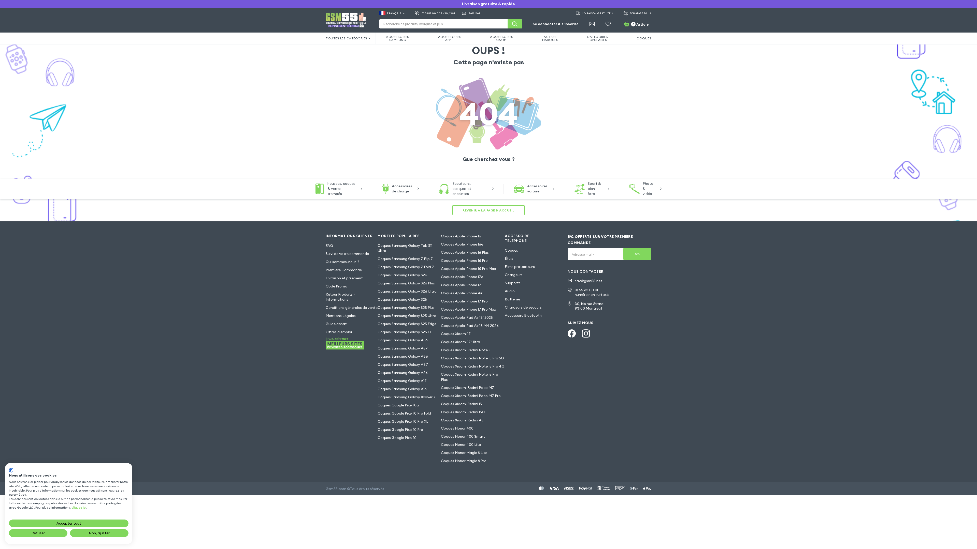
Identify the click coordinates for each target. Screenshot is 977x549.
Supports (513, 283)
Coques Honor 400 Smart (463, 436)
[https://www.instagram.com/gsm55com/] (586, 333)
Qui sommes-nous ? (342, 262)
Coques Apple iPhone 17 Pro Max (468, 309)
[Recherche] (515, 23)
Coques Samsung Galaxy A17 (402, 380)
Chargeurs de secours (523, 307)
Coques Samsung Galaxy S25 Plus (406, 307)
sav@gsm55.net (588, 281)
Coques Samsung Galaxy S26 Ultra (407, 291)
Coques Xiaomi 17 (456, 333)
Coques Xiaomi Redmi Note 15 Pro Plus (469, 377)
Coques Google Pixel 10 (397, 437)
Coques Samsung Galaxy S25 (402, 299)
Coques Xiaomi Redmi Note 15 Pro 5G (472, 358)
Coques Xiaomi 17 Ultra (460, 342)
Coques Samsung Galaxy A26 (403, 372)
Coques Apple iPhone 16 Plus (465, 252)
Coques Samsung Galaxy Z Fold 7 (406, 267)
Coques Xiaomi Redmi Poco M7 (467, 387)
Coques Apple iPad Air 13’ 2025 (467, 317)
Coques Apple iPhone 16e (462, 244)
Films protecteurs (520, 266)
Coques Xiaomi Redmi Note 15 (466, 350)
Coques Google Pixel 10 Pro (400, 429)
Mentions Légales (341, 315)
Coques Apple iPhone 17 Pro (464, 301)
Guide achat (336, 324)
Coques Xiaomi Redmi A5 (462, 420)
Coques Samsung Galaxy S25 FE (405, 332)
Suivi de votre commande (347, 253)
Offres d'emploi (339, 332)
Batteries (513, 299)
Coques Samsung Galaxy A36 (403, 356)
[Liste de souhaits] (608, 23)
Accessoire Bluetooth (523, 315)
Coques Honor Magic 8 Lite (464, 452)
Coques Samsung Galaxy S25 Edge (407, 324)
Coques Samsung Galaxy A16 (402, 389)
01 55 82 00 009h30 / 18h (438, 13)
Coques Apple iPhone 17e (462, 276)
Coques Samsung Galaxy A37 (403, 364)
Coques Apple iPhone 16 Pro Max (468, 268)
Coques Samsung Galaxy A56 (403, 340)
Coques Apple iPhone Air (461, 293)
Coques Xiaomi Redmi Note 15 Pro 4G (472, 366)
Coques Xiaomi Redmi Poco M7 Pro (471, 395)
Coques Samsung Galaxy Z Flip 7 (405, 258)
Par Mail (475, 13)
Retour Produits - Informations (340, 297)
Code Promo (336, 286)
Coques (511, 250)
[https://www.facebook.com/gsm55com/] (572, 333)
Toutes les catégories (346, 38)
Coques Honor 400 (457, 428)
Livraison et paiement (344, 278)
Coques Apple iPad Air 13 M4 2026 (470, 325)
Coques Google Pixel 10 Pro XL (403, 421)
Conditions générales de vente (352, 307)
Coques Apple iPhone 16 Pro (464, 260)
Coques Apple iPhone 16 (461, 236)
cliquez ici (78, 507)
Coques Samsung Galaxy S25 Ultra (407, 315)
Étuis (509, 258)
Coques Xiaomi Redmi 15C (463, 412)
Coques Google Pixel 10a (398, 405)
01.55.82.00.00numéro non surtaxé (592, 292)
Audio (510, 291)
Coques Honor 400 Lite (461, 444)
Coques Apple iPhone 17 (461, 285)
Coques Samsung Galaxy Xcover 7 (407, 397)
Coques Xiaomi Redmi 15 (461, 404)
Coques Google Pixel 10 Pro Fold (404, 413)
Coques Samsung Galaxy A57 (403, 348)
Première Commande (344, 270)
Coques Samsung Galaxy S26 (402, 275)
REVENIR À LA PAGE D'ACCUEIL (488, 210)
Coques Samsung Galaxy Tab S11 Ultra (405, 248)
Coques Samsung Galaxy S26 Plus (406, 283)
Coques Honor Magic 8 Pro (463, 461)
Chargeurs (514, 274)
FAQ (329, 245)
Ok (637, 254)
